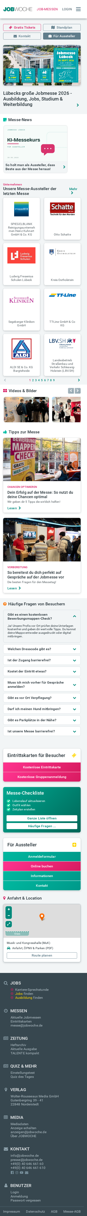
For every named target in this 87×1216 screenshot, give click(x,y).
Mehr (73, 189)
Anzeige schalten (24, 1128)
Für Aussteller (64, 36)
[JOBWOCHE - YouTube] (22, 1173)
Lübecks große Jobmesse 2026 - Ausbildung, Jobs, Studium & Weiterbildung (37, 98)
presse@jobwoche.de (27, 1160)
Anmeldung (19, 1196)
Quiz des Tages (22, 1077)
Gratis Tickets (24, 27)
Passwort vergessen (26, 1200)
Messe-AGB (72, 1211)
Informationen (42, 876)
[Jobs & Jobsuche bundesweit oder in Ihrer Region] (17, 9)
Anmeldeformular (42, 857)
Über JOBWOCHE (24, 1136)
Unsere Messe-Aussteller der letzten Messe (29, 191)
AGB (54, 1211)
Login (67, 9)
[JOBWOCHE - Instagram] (17, 1173)
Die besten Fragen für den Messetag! (31, 582)
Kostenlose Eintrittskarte (42, 767)
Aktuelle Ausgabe (24, 1049)
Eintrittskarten (21, 1021)
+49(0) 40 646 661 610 (28, 1168)
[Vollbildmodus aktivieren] (8, 924)
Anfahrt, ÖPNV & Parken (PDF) (32, 948)
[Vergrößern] (8, 909)
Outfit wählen (21, 805)
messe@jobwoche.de (27, 1025)
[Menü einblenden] (77, 9)
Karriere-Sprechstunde (32, 990)
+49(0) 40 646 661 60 (27, 1164)
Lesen (12, 508)
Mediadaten (20, 1124)
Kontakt (24, 36)
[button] (21, 219)
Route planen (42, 955)
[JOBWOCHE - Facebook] (12, 1173)
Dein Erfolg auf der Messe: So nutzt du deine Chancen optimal (40, 494)
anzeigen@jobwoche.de (28, 1132)
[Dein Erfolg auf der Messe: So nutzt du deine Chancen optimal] (42, 459)
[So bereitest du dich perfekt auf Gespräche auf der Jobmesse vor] (42, 539)
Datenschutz (35, 1211)
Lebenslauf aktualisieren (28, 801)
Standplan (64, 27)
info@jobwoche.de (25, 1156)
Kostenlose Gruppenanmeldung (42, 777)
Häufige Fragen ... (42, 826)
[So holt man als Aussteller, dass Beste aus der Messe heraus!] (35, 143)
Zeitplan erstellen (23, 809)
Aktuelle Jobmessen (26, 1017)
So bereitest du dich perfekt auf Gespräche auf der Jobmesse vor (35, 574)
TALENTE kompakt (25, 1053)
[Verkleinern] (8, 916)
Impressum (11, 1211)
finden (24, 994)
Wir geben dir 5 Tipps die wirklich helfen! (33, 501)
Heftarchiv (18, 1045)
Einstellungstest (23, 1073)
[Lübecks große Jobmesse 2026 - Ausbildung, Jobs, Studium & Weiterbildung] (42, 65)
